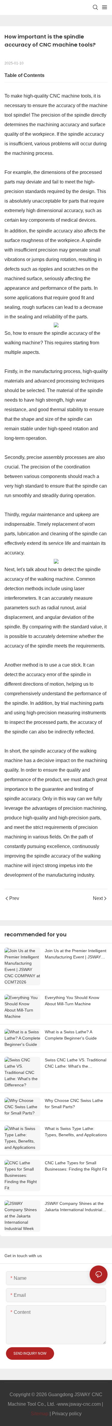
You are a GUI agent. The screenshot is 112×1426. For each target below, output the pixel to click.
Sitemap (39, 1413)
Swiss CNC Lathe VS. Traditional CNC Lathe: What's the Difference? (75, 1063)
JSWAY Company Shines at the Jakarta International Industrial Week (74, 1207)
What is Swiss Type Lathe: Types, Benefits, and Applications (76, 1131)
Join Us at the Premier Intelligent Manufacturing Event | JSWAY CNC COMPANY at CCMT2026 (75, 954)
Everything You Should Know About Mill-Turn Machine (72, 1000)
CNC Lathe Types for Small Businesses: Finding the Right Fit (76, 1165)
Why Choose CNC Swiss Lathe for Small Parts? (74, 1103)
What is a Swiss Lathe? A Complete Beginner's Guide (71, 1034)
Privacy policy (67, 1413)
